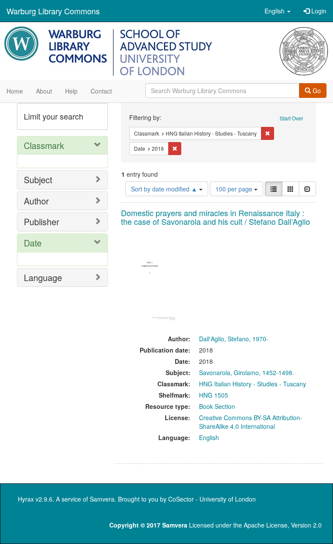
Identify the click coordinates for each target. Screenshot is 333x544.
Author (36, 200)
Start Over (291, 118)
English (209, 437)
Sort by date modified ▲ (165, 189)
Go (316, 90)
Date (33, 242)
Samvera (102, 499)
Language (43, 277)
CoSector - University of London (212, 499)
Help (71, 91)
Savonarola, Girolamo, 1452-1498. (246, 372)
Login (318, 10)
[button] (277, 11)
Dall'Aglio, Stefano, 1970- (233, 338)
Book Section (217, 406)
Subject (38, 179)
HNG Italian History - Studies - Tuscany (252, 383)
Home (15, 91)
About (44, 91)
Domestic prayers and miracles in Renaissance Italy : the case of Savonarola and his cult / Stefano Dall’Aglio (215, 217)
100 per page (234, 189)
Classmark (44, 145)
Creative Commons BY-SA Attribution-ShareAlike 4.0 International (250, 422)
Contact (101, 91)
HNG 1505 (213, 395)
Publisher (41, 221)
